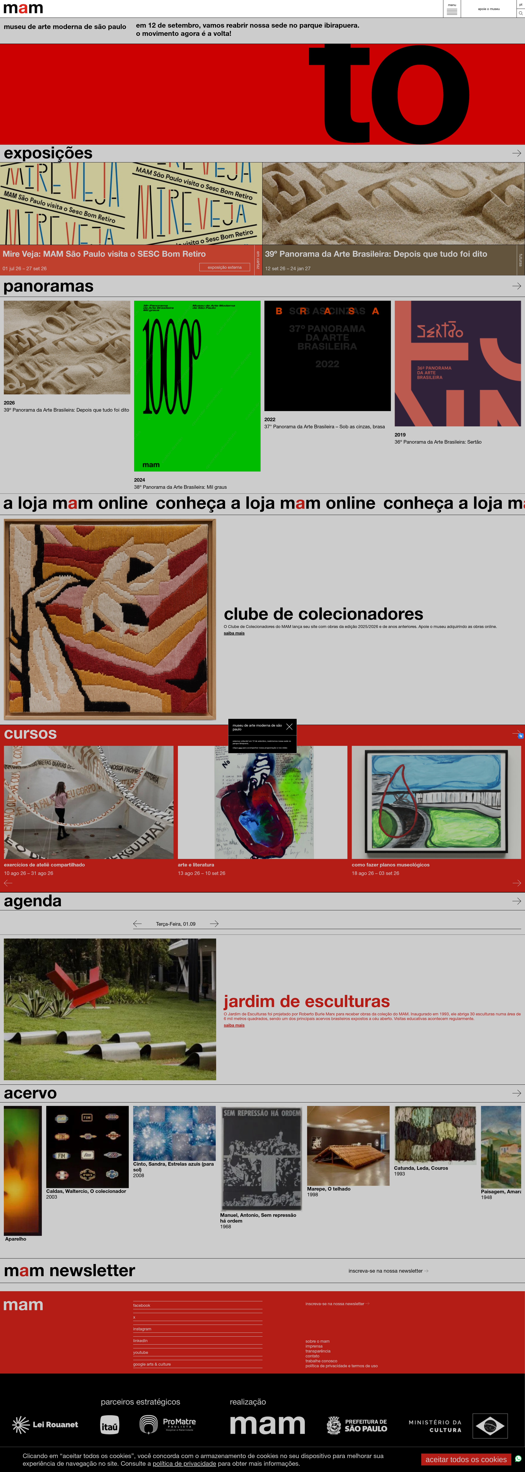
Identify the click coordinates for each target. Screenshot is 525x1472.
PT (520, 4)
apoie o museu (489, 9)
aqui (240, 747)
